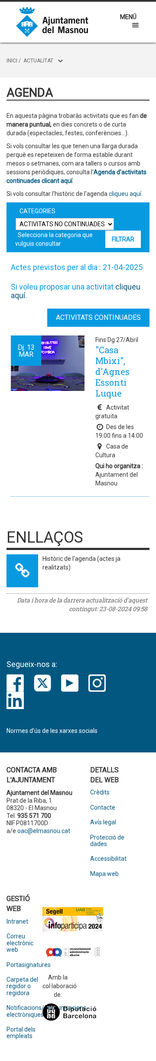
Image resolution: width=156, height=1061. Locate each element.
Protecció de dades (107, 840)
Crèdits (100, 792)
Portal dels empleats (21, 1032)
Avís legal (103, 822)
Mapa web (104, 874)
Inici (11, 61)
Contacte (102, 807)
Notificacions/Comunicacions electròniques (24, 1011)
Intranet (17, 921)
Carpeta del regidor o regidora (22, 986)
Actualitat (38, 61)
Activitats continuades (98, 317)
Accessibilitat (108, 859)
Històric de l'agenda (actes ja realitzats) (81, 563)
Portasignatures (24, 965)
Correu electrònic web (19, 943)
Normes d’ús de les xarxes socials (52, 730)
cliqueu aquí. (125, 193)
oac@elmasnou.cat (43, 830)
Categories (37, 211)
